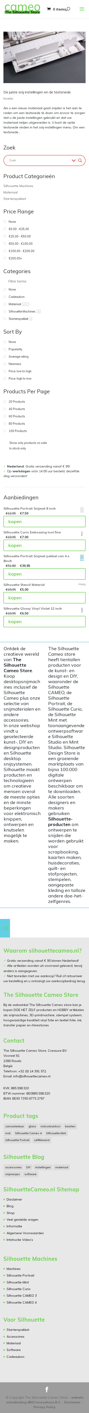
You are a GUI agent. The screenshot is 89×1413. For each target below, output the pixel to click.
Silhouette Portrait (17, 1140)
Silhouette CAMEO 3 (22, 1295)
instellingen (43, 1167)
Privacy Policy (44, 1407)
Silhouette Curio (19, 1289)
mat (7, 1133)
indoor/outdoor (50, 1126)
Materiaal (10, 192)
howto (8, 98)
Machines (14, 1269)
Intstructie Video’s (20, 1240)
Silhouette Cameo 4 (28, 1133)
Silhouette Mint (56, 1133)
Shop (11, 1213)
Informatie (14, 1226)
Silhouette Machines (18, 186)
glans (32, 1126)
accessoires (13, 1167)
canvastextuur (14, 1126)
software (30, 1174)
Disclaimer (14, 1199)
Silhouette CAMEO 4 (22, 1302)
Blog (10, 1206)
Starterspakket (14, 199)
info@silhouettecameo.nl (31, 1076)
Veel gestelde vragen (22, 1219)
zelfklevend (42, 1140)
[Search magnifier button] (80, 160)
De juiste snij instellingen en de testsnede (37, 92)
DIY (28, 1167)
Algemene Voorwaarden (25, 1233)
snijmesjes (12, 1174)
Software (14, 1350)
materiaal (61, 1167)
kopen (15, 521)
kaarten (70, 1126)
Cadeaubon (15, 1357)
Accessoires (15, 1336)
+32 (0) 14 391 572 (32, 1071)
